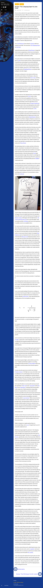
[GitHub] (1, 7)
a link (19, 60)
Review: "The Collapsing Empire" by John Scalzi (26, 7)
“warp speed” (32, 385)
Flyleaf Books (31, 50)
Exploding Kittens (27, 69)
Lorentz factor (26, 296)
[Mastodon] (5, 7)
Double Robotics (32, 117)
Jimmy (22, 585)
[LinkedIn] (3, 7)
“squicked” (32, 549)
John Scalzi (18, 47)
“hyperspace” (22, 387)
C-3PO (34, 108)
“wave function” (26, 398)
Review (21, 4)
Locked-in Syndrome (34, 103)
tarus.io (2, 2)
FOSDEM (37, 158)
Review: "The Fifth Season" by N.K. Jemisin (27, 574)
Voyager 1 (17, 339)
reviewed (32, 43)
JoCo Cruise (33, 77)
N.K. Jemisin (30, 552)
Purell (34, 153)
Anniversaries (21, 569)
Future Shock (23, 143)
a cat (28, 425)
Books (17, 4)
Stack (17, 585)
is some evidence (31, 363)
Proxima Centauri (18, 372)
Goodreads (21, 174)
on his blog (26, 221)
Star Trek (25, 385)
